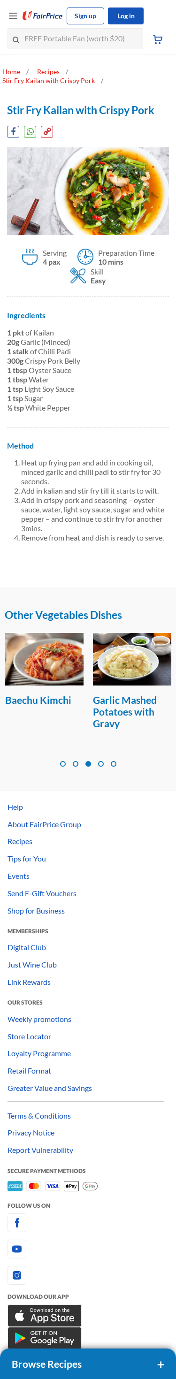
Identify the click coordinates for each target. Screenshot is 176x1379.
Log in (126, 16)
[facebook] (88, 1222)
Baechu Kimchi (38, 700)
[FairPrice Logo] (43, 16)
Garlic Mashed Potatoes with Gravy (125, 711)
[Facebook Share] (13, 132)
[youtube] (88, 1249)
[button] (63, 764)
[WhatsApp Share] (30, 132)
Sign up (85, 16)
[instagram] (88, 1275)
